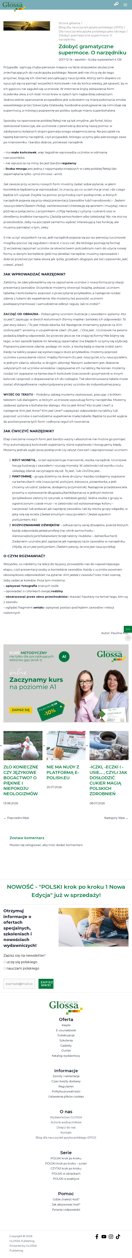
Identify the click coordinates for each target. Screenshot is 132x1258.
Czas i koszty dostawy (66, 1081)
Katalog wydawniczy (66, 1055)
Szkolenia (66, 1040)
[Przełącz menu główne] (125, 5)
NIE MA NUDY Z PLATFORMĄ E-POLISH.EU (63, 772)
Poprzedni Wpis (16, 818)
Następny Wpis (116, 818)
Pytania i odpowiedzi (66, 1209)
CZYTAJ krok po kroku (66, 1168)
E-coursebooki (66, 1030)
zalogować (33, 845)
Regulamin (66, 1086)
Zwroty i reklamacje (66, 1076)
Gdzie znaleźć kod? (66, 1199)
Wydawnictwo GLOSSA (66, 1117)
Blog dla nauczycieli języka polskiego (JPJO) (66, 1137)
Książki (66, 1025)
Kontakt (66, 1132)
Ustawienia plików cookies (66, 1096)
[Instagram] (110, 1236)
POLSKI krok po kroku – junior (66, 1163)
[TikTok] (118, 1236)
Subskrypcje (66, 1035)
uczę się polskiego (21, 962)
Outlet (66, 1050)
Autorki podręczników (66, 1122)
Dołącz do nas (66, 1127)
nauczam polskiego (22, 968)
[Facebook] (96, 1236)
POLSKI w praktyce (66, 1178)
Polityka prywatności (66, 1091)
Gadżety (66, 1045)
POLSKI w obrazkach (66, 1173)
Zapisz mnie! (47, 984)
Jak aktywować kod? (66, 1204)
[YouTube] (103, 1236)
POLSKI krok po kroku (66, 1158)
